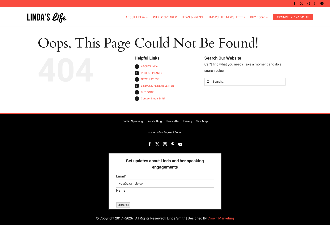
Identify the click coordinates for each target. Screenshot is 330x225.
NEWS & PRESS (150, 79)
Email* (121, 176)
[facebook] (294, 3)
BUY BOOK (147, 92)
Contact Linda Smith (153, 99)
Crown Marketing (221, 218)
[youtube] (322, 3)
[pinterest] (315, 3)
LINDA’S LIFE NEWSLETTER (157, 86)
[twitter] (301, 3)
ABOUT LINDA (149, 67)
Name (120, 190)
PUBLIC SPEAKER (151, 73)
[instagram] (308, 3)
